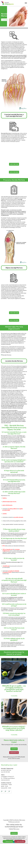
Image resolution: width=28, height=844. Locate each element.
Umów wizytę (14, 752)
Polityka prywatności (14, 822)
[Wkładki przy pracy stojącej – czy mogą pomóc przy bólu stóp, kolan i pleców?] (14, 723)
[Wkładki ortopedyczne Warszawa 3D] (7, 3)
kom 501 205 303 (5, 772)
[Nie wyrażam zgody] (26, 839)
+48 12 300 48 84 (14, 172)
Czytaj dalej (4, 19)
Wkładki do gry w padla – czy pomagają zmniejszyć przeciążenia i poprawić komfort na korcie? (14, 688)
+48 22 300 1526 (14, 164)
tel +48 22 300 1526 (6, 770)
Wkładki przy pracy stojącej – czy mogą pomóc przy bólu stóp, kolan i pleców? (14, 728)
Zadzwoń (14, 748)
